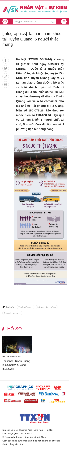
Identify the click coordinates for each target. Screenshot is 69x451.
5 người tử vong (12, 313)
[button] (64, 21)
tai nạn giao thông (46, 307)
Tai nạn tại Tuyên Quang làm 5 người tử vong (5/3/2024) (16, 365)
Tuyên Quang (25, 307)
